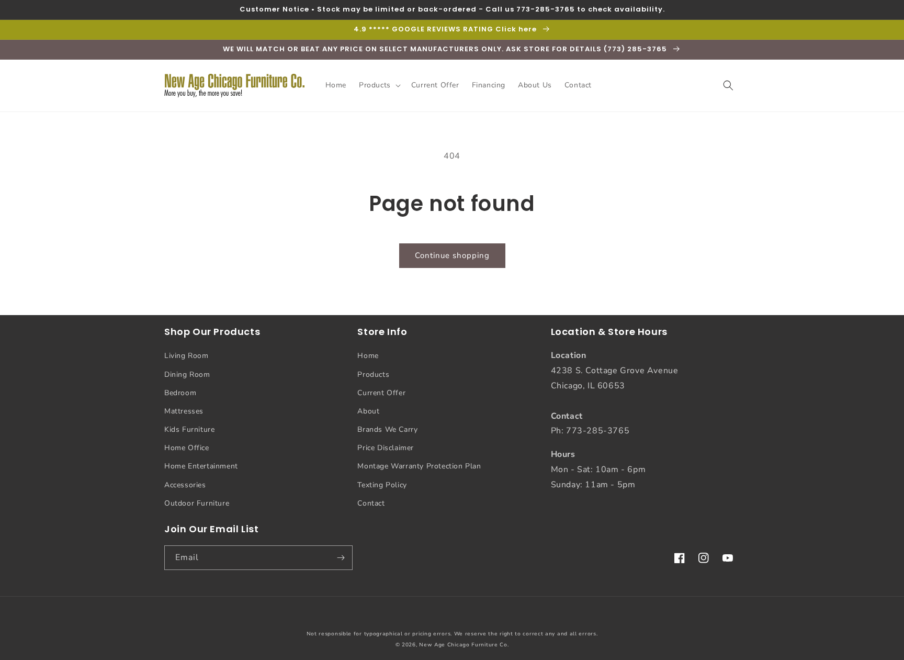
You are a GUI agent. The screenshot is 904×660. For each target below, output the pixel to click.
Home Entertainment (201, 466)
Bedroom (180, 393)
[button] (379, 85)
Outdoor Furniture (196, 503)
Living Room (186, 356)
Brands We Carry (387, 429)
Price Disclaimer (385, 448)
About (368, 411)
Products (373, 374)
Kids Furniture (189, 429)
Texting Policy (381, 485)
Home (367, 356)
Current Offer (381, 393)
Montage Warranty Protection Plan (419, 466)
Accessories (185, 485)
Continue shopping (452, 255)
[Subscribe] (340, 557)
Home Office (186, 448)
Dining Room (187, 374)
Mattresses (184, 411)
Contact (371, 503)
